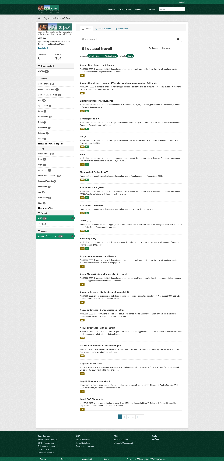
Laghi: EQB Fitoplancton (92, 399)
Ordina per (153, 48)
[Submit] (182, 9)
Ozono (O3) (85, 220)
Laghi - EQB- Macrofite (91, 363)
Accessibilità (87, 459)
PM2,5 (83, 136)
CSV (82, 75)
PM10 (82, 154)
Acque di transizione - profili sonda (97, 65)
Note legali (65, 459)
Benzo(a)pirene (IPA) (90, 118)
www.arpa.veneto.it (46, 452)
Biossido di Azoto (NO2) (92, 187)
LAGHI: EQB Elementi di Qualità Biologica (100, 345)
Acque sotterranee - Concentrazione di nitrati (102, 309)
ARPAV (66, 18)
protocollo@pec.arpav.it (123, 443)
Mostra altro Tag (45, 208)
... (133, 416)
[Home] (39, 18)
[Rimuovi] (115, 56)
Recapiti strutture (83, 443)
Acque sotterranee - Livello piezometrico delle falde (105, 291)
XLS (87, 111)
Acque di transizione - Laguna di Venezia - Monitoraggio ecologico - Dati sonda (118, 82)
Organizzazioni (125, 9)
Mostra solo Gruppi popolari (50, 143)
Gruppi (138, 9)
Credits (106, 459)
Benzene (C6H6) (88, 238)
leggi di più (43, 48)
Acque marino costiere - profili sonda (98, 256)
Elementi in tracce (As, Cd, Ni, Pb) (96, 100)
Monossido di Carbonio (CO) (94, 172)
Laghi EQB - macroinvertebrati (95, 381)
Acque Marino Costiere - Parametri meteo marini (103, 274)
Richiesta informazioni (85, 446)
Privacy (43, 459)
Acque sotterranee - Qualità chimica (97, 327)
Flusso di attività (104, 28)
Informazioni (150, 9)
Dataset (111, 9)
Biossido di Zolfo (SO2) (91, 205)
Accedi (182, 2)
